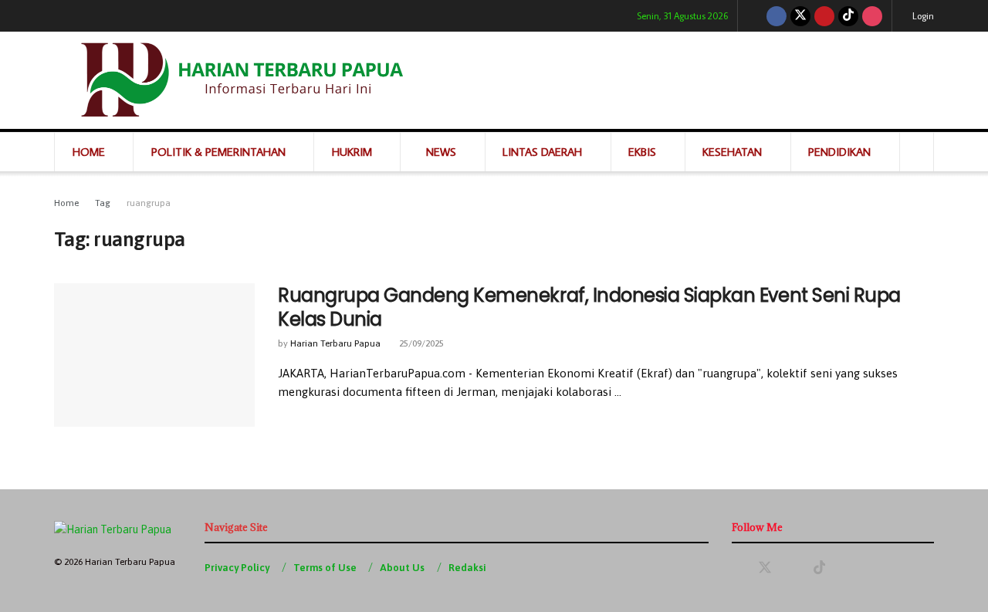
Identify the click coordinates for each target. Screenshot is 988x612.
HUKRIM (352, 151)
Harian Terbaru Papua (335, 343)
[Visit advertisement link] (690, 80)
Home (66, 203)
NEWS (441, 151)
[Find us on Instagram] (872, 16)
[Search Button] (916, 152)
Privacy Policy (237, 567)
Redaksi (467, 567)
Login (922, 16)
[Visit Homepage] (239, 80)
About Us (402, 567)
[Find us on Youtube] (824, 16)
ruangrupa (149, 203)
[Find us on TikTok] (848, 16)
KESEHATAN (732, 151)
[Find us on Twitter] (800, 16)
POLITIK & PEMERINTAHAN (218, 151)
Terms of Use (325, 567)
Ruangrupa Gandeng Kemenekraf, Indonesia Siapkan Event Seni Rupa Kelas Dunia (589, 307)
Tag (102, 203)
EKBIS (642, 151)
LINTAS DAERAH (542, 151)
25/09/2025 (420, 343)
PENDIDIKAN (839, 151)
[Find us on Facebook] (776, 16)
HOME (89, 151)
